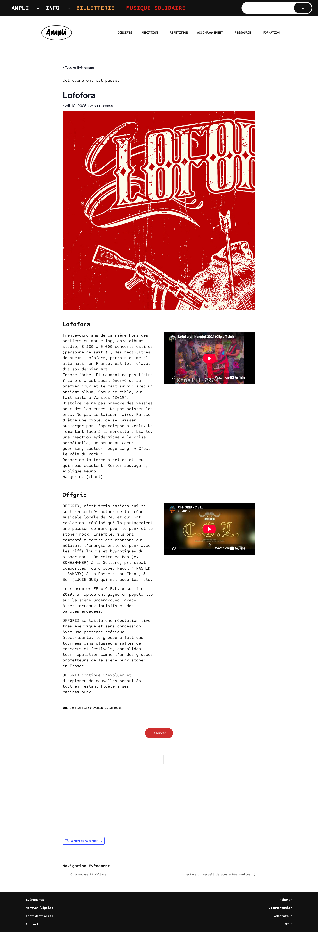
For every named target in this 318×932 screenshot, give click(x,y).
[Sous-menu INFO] (68, 8)
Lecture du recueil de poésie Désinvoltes (218, 874)
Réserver (159, 733)
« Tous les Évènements (79, 67)
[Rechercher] (303, 8)
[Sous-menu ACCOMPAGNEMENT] (224, 33)
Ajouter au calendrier (84, 841)
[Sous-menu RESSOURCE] (253, 33)
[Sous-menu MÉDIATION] (159, 33)
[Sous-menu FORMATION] (281, 33)
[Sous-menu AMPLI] (38, 8)
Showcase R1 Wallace (89, 874)
